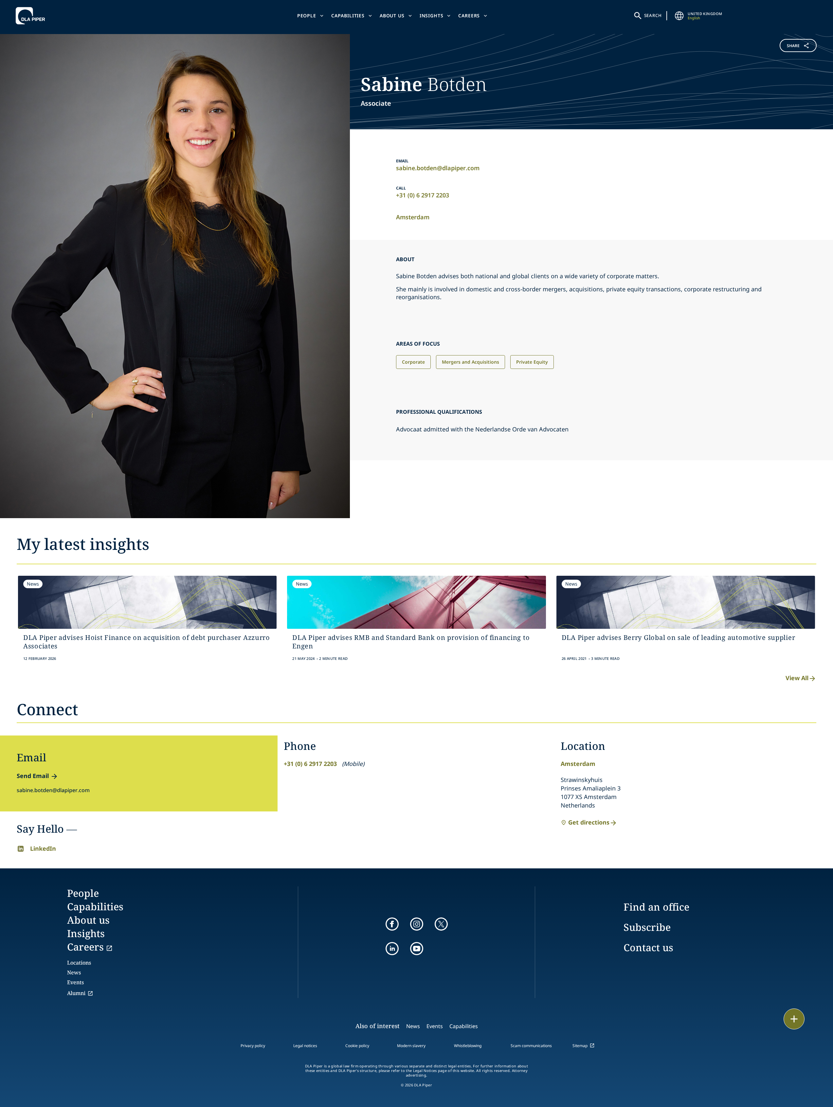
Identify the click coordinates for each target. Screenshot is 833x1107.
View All (797, 678)
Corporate (413, 362)
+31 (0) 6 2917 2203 (422, 195)
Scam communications (531, 1045)
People (306, 15)
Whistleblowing (467, 1045)
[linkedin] (392, 948)
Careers (469, 15)
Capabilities (348, 15)
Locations (79, 962)
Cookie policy (357, 1045)
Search (653, 15)
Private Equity (532, 362)
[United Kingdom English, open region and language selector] (679, 16)
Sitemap (580, 1045)
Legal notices (305, 1045)
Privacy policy (253, 1045)
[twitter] (441, 924)
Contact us (648, 947)
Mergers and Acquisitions (470, 362)
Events (75, 982)
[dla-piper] (32, 15)
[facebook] (392, 924)
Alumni (76, 993)
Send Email (33, 776)
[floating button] (794, 1018)
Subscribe (647, 927)
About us (392, 15)
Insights (432, 15)
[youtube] (416, 948)
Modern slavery (411, 1045)
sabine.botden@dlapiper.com (438, 168)
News (74, 972)
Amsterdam (412, 217)
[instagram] (416, 924)
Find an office (656, 907)
